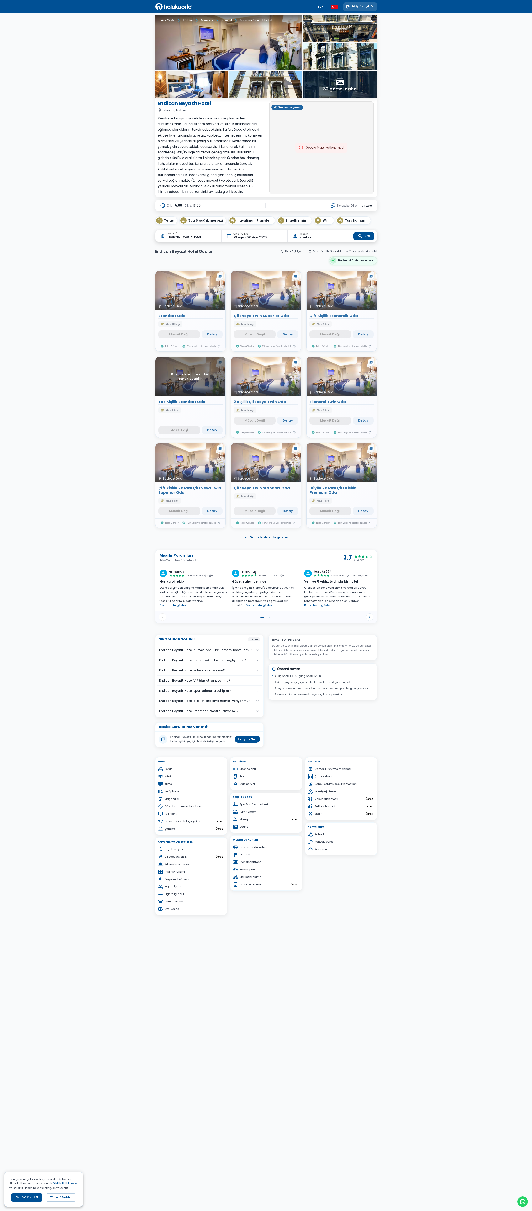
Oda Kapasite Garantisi (363, 251)
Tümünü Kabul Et (26, 1197)
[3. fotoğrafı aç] (265, 84)
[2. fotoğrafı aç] (191, 84)
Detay (212, 334)
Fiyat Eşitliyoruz (294, 251)
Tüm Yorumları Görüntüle (177, 560)
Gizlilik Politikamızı (65, 1183)
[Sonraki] (369, 617)
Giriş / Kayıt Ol (362, 6)
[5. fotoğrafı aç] (340, 56)
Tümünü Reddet (61, 1197)
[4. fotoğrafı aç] (340, 28)
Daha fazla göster (173, 605)
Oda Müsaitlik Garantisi (327, 251)
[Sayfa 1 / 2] (262, 617)
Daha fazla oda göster (269, 537)
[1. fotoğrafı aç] (229, 42)
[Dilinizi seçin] (334, 6)
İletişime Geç (247, 739)
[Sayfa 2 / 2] (269, 617)
